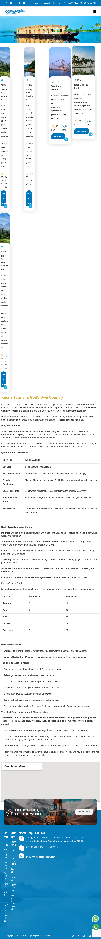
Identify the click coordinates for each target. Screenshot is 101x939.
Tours (6, 885)
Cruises (13, 878)
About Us (6, 865)
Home (5, 856)
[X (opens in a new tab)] (6, 3)
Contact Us (5, 919)
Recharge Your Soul (81, 84)
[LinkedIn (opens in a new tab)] (19, 3)
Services (5, 876)
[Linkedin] (89, 935)
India (13, 852)
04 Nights (6, 182)
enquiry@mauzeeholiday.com (46, 2)
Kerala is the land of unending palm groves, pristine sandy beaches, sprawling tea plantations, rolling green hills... (4, 135)
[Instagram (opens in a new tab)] (15, 3)
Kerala (53, 32)
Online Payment (6, 905)
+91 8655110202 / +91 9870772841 (79, 2)
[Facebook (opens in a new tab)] (11, 3)
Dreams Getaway (4, 92)
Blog (6, 893)
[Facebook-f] (78, 935)
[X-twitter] (73, 935)
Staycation (13, 887)
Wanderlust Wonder (57, 85)
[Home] (46, 32)
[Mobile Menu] (94, 11)
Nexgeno (46, 936)
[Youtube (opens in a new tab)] (24, 3)
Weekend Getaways (13, 902)
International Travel (13, 865)
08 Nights (6, 363)
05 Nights (31, 182)
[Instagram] (84, 935)
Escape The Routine (29, 92)
